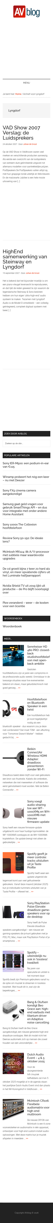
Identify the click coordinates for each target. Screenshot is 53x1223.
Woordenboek (12, 626)
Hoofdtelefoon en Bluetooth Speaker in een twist (37, 704)
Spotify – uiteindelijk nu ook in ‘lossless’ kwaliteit (37, 957)
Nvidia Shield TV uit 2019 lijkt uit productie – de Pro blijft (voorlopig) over (26, 589)
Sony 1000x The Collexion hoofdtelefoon (20, 526)
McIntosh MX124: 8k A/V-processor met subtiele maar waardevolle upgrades (26, 555)
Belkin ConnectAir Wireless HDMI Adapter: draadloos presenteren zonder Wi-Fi (37, 759)
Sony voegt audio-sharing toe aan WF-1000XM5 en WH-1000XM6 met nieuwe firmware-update (38, 812)
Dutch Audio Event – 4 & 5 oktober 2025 (36, 1058)
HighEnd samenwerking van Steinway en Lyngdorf (25, 259)
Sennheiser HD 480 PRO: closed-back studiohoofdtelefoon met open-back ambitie (38, 655)
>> (19, 687)
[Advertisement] (26, 48)
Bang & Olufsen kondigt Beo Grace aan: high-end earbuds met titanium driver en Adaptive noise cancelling (38, 1012)
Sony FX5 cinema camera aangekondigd (19, 492)
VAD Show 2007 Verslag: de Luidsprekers (21, 133)
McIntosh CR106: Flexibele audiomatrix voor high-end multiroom (38, 1107)
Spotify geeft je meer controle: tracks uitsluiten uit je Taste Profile (37, 860)
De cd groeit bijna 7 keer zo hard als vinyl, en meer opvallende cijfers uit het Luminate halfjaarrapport (26, 572)
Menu (26, 82)
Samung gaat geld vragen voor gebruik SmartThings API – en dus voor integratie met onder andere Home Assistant (25, 509)
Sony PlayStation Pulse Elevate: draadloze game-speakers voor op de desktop (38, 909)
